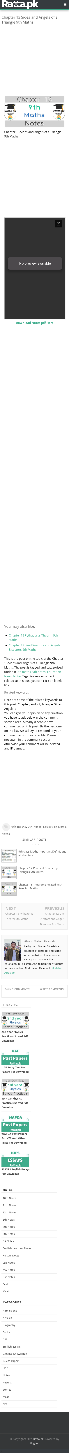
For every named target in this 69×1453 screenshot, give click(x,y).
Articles (7, 1318)
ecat (5, 1284)
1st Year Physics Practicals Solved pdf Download (14, 1103)
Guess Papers (11, 1361)
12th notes (9, 1212)
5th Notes (9, 1219)
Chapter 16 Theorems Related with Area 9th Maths (40, 886)
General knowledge (15, 1353)
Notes (17, 676)
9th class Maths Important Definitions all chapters (42, 853)
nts (5, 1404)
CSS (5, 1339)
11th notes (9, 1205)
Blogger (34, 1443)
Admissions (10, 1310)
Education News (54, 826)
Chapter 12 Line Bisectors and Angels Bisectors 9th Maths (52, 919)
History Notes (11, 1255)
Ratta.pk (38, 1439)
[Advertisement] (34, 61)
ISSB (5, 1368)
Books (6, 1332)
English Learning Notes (17, 1248)
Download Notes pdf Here (34, 323)
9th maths (24, 672)
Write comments (52, 989)
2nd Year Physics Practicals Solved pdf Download (14, 1036)
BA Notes (8, 1241)
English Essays (12, 1346)
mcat (6, 1291)
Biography (9, 1325)
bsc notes (9, 1277)
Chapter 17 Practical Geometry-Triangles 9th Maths (38, 870)
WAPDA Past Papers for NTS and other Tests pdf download (14, 1138)
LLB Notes (9, 1262)
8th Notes (9, 1226)
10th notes (9, 1198)
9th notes (39, 672)
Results (7, 1382)
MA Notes (9, 1270)
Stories (7, 1389)
